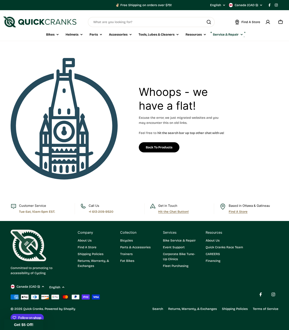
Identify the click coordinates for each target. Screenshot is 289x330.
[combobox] (151, 22)
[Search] (208, 22)
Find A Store (238, 212)
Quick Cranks (33, 309)
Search (157, 309)
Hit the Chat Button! (173, 212)
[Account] (267, 22)
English (215, 5)
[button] (23, 324)
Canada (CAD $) (246, 5)
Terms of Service (265, 309)
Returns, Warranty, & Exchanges (192, 309)
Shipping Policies (235, 309)
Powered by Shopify (60, 309)
